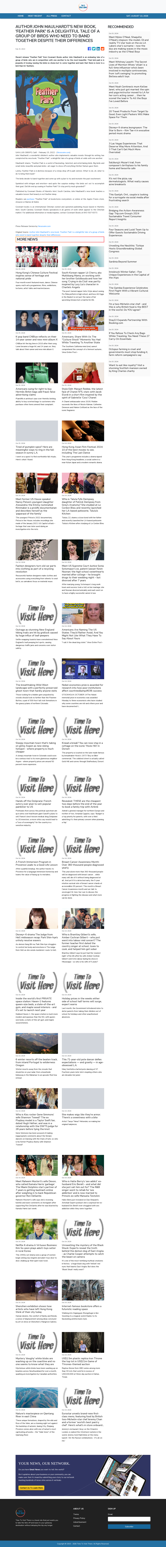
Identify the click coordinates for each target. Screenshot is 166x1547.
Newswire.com (63, 152)
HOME (21, 16)
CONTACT (66, 16)
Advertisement (79, 1522)
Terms (76, 1514)
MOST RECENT (35, 16)
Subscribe (129, 1526)
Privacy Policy (79, 1518)
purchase (30, 199)
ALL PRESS (52, 16)
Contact (76, 1526)
